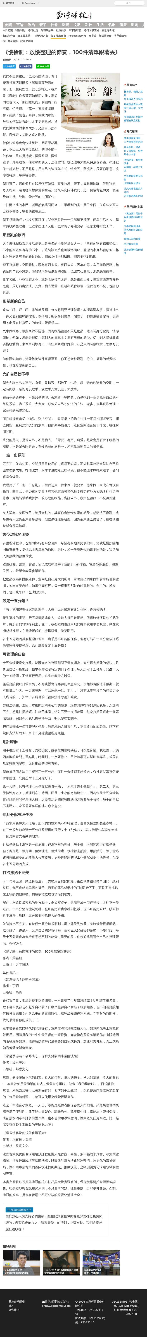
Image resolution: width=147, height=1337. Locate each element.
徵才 (11, 1305)
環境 (65, 25)
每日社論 (33, 30)
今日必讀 (8, 30)
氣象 (111, 25)
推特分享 (10, 66)
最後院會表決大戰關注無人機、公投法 (133, 108)
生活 (100, 25)
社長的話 (61, 30)
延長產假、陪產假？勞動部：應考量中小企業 (133, 151)
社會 (54, 25)
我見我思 (20, 30)
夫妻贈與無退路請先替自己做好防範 (133, 230)
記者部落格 (26, 41)
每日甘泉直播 (10, 41)
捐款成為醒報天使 (20, 1209)
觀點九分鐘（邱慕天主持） (18, 35)
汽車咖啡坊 (75, 30)
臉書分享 (27, 66)
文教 (77, 25)
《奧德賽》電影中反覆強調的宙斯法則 (133, 217)
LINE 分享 (44, 66)
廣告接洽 (14, 1310)
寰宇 (42, 25)
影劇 (134, 25)
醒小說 (92, 35)
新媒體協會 (105, 35)
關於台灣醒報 (17, 1301)
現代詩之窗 (41, 35)
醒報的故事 (47, 30)
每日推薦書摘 (58, 35)
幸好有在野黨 (131, 244)
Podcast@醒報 (77, 35)
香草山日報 (120, 35)
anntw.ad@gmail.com (56, 1305)
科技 (88, 25)
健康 (123, 25)
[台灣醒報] (73, 14)
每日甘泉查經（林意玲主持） (100, 30)
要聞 (8, 25)
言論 (19, 25)
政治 (31, 25)
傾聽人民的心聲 (132, 238)
